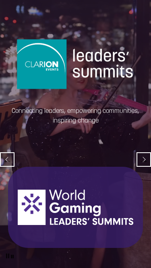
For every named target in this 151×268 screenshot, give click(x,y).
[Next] (144, 159)
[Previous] (7, 159)
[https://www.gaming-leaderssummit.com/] (75, 207)
